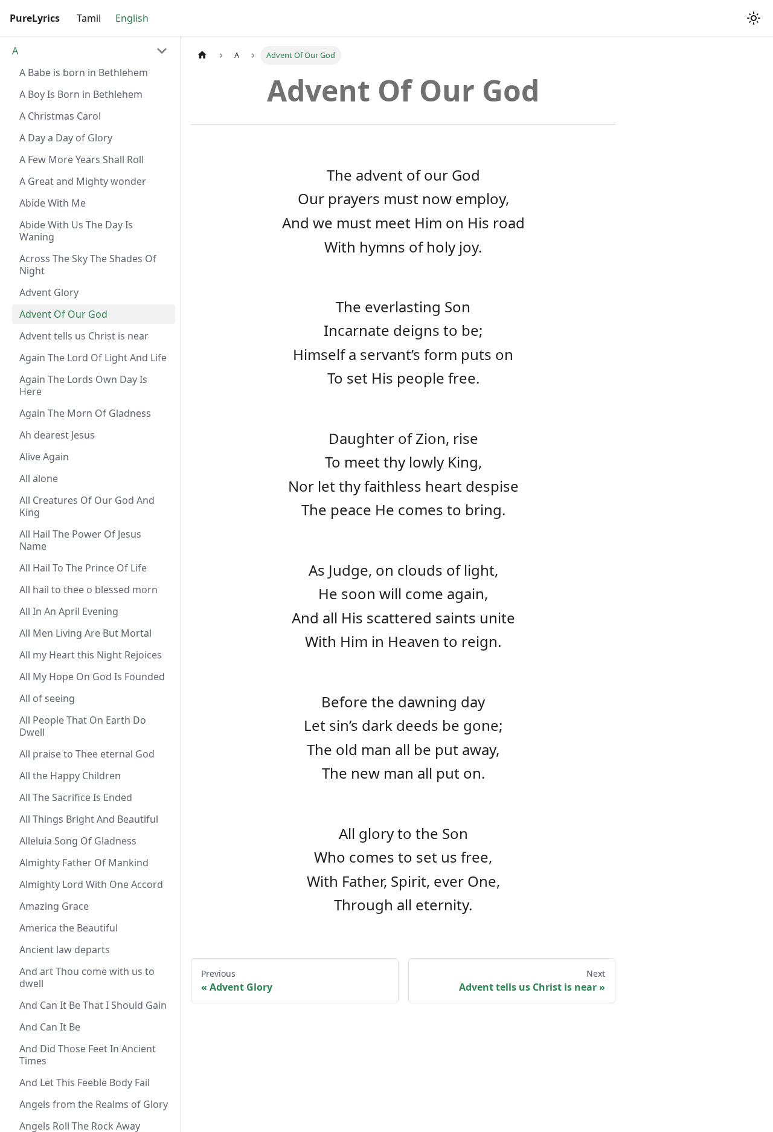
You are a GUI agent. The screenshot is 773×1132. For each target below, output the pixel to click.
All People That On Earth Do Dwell (82, 726)
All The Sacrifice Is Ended (75, 797)
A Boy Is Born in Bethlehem (81, 94)
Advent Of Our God (63, 314)
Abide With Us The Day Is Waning (76, 230)
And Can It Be (49, 1027)
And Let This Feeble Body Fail (84, 1082)
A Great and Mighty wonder (82, 181)
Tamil (89, 18)
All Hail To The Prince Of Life (83, 567)
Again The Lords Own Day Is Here (83, 385)
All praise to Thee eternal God (87, 754)
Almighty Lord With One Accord (91, 884)
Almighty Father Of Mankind (84, 862)
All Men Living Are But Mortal (85, 633)
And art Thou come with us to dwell (87, 977)
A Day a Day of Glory (65, 137)
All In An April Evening (68, 611)
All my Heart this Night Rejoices (90, 654)
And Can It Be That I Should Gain (93, 1005)
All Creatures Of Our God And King (87, 506)
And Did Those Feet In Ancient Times (87, 1054)
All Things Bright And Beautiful (88, 819)
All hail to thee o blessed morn (88, 589)
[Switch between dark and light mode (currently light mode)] (753, 18)
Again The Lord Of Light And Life (93, 357)
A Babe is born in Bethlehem (83, 72)
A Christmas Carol (60, 116)
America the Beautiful (68, 927)
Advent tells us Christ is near (84, 335)
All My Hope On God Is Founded (92, 676)
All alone (38, 478)
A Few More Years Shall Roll (81, 159)
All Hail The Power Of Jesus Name (80, 540)
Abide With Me (52, 203)
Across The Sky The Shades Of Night (87, 264)
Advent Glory (49, 292)
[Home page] (202, 55)
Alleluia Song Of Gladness (77, 840)
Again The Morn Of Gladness (85, 413)
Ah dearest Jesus (57, 435)
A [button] (15, 50)
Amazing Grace (54, 906)
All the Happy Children (70, 775)
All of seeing (47, 698)
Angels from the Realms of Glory (93, 1104)
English (132, 18)
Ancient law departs (64, 949)
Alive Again (44, 456)
